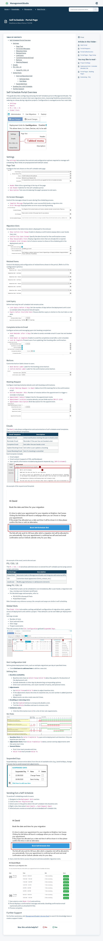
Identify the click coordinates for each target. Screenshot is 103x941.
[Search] (96, 9)
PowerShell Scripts (19, 599)
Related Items (21, 53)
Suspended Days (21, 84)
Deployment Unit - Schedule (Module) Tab (88, 67)
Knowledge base (17, 9)
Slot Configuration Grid (24, 76)
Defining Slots (24, 79)
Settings (16, 43)
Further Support (18, 89)
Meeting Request (22, 62)
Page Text (19, 46)
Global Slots (17, 73)
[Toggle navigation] (97, 3)
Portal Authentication (86, 52)
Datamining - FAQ (85, 77)
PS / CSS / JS (17, 67)
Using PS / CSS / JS (22, 70)
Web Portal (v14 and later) (46, 9)
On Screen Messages (23, 49)
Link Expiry (20, 55)
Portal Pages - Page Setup (88, 55)
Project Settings (85, 63)
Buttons (19, 60)
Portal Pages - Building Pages (87, 73)
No (46, 927)
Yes (56, 927)
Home (6, 9)
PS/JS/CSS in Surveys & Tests (22, 596)
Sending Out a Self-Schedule (22, 86)
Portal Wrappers (85, 48)
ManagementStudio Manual (33, 9)
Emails (15, 65)
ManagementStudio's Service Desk (37, 916)
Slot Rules (22, 81)
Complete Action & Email (25, 58)
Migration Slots (21, 51)
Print (82, 37)
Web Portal (83, 45)
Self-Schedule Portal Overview (20, 40)
